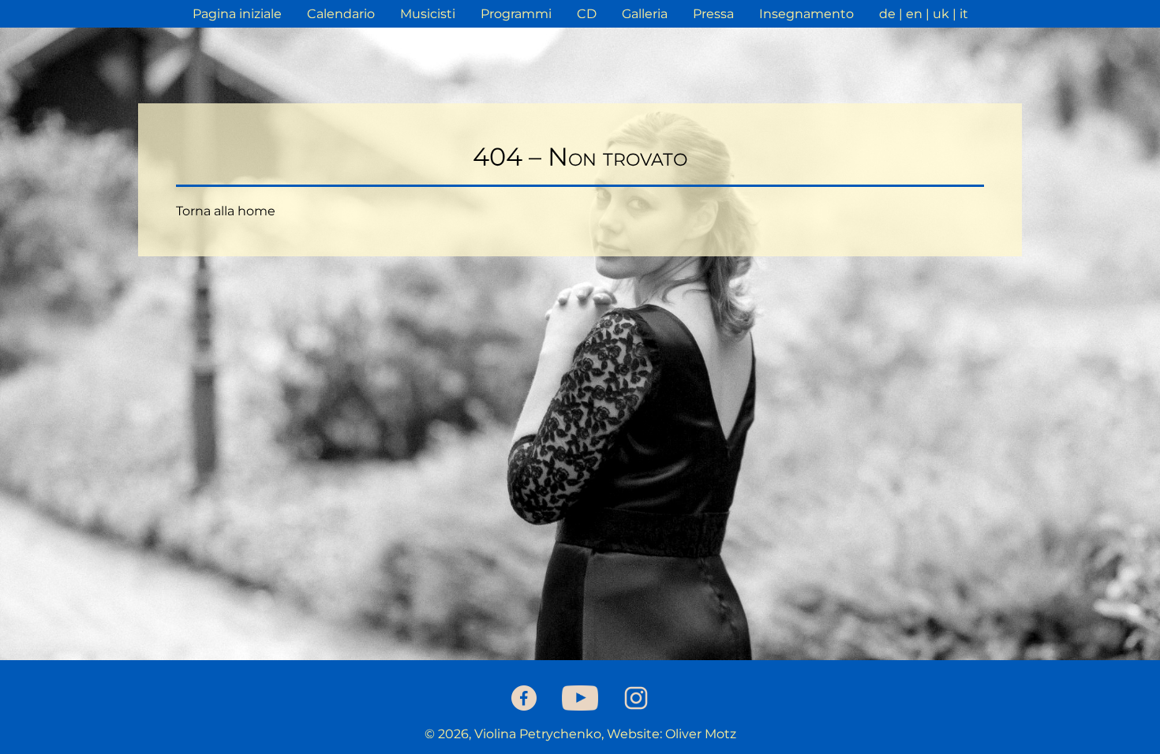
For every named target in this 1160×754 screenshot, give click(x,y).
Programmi (516, 13)
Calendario (341, 13)
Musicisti (427, 13)
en (914, 13)
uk (941, 13)
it (964, 13)
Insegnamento (806, 13)
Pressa (713, 13)
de (887, 13)
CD (587, 13)
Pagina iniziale (237, 13)
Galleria (645, 13)
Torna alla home (225, 210)
